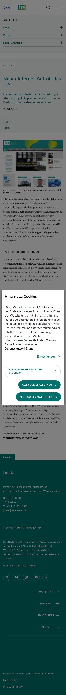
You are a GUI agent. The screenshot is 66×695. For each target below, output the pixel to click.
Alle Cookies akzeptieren (36, 397)
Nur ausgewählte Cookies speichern (26, 371)
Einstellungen (46, 356)
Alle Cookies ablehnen (37, 384)
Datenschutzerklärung (19, 348)
